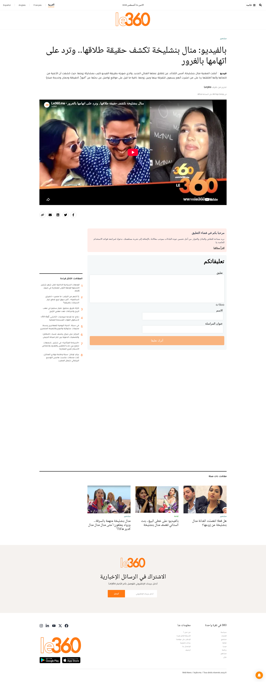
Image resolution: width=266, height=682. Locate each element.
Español (7, 5)
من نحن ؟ (187, 632)
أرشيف (188, 650)
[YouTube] (54, 625)
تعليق (220, 272)
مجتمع (224, 639)
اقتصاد (224, 636)
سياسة (224, 632)
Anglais (22, 5)
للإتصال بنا (186, 646)
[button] (259, 675)
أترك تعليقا (157, 340)
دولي (225, 657)
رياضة (224, 650)
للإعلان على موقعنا (183, 639)
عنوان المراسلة (214, 323)
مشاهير (223, 38)
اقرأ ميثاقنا (219, 248)
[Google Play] (49, 660)
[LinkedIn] (47, 625)
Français (38, 5)
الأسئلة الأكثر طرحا (184, 636)
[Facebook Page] (66, 625)
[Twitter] (60, 625)
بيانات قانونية (185, 643)
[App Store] (71, 660)
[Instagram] (41, 625)
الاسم (219, 310)
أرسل (116, 593)
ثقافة (224, 643)
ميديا (225, 646)
